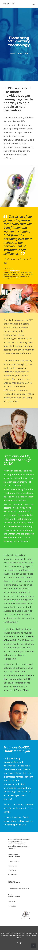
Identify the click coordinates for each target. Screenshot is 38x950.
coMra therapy (14, 849)
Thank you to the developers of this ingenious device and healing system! (18, 263)
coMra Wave (13, 861)
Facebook (12, 893)
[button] (33, 4)
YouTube (12, 889)
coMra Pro (12, 857)
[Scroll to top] (33, 945)
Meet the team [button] (18, 53)
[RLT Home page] (26, 902)
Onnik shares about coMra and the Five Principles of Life (18, 808)
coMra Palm (13, 853)
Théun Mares (22, 677)
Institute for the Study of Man (19, 875)
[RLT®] (9, 4)
